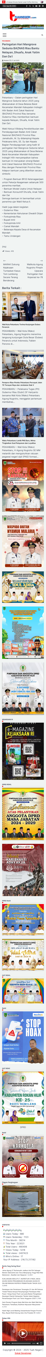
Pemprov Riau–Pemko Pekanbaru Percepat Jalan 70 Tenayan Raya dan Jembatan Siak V (22, 383)
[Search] (42, 35)
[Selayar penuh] (41, 1343)
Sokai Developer (23, 1353)
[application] (23, 1333)
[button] (23, 1333)
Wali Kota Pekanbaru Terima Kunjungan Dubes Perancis (21, 325)
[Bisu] (38, 1343)
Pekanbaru (6, 41)
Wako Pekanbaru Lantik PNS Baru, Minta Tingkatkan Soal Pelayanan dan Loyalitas (19, 441)
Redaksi (6, 60)
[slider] (21, 1343)
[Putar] (5, 1343)
